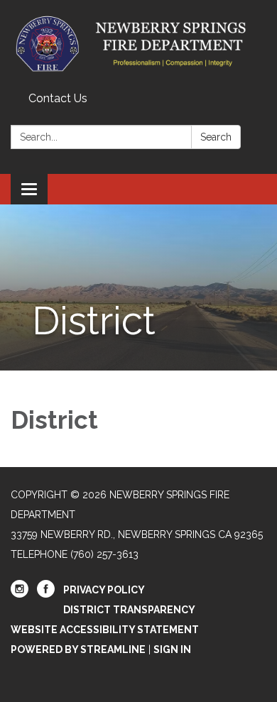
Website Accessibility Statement (105, 629)
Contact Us (57, 98)
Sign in (172, 649)
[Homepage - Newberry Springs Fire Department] (138, 43)
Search (216, 137)
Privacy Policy (104, 590)
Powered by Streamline (78, 649)
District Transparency (129, 609)
